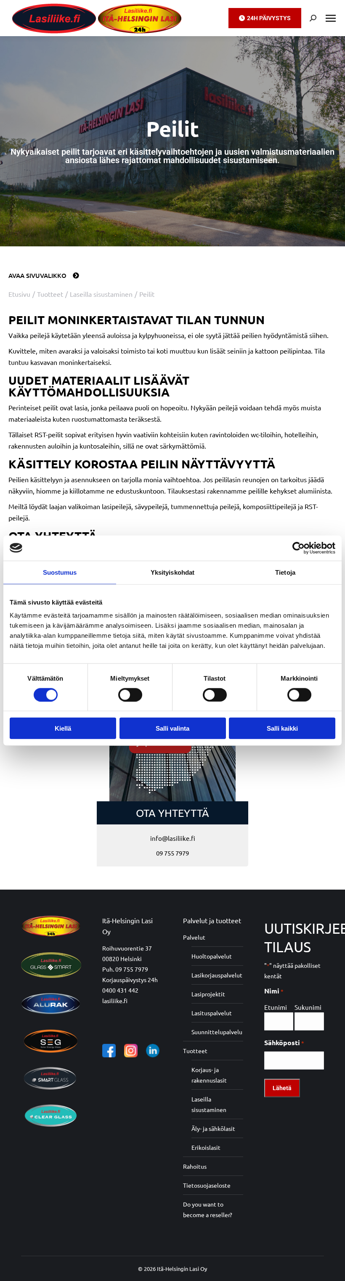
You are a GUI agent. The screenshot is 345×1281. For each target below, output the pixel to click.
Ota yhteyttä (172, 812)
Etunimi (275, 1007)
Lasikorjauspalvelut (216, 975)
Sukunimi (308, 1007)
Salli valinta (172, 728)
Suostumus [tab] (60, 572)
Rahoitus (195, 1166)
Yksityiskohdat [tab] (172, 572)
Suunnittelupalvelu (216, 1031)
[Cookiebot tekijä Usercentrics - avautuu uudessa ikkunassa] (298, 547)
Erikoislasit (205, 1147)
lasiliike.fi (114, 1000)
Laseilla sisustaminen (208, 1104)
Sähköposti (284, 1042)
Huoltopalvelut (211, 956)
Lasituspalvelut (211, 1013)
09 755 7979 (172, 853)
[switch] (130, 694)
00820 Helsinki (122, 958)
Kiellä (63, 728)
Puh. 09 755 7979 (125, 969)
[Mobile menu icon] (331, 18)
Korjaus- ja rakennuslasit (209, 1075)
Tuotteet (195, 1050)
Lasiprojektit (208, 994)
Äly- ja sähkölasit (213, 1128)
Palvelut (194, 937)
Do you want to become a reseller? (207, 1209)
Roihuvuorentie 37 (127, 948)
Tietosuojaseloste (207, 1185)
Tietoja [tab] (285, 572)
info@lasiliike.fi (172, 838)
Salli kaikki (282, 728)
